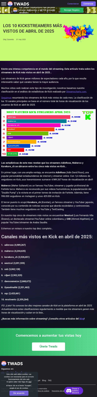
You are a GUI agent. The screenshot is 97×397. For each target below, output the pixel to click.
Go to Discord (73, 390)
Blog (44, 380)
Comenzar (88, 4)
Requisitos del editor (59, 391)
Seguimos (6, 97)
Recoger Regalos (71, 10)
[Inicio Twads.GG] (18, 3)
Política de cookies (42, 391)
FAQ (49, 380)
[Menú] (3, 4)
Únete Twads (48, 347)
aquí (29, 382)
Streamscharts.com (76, 91)
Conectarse (73, 4)
